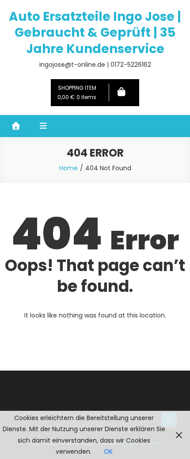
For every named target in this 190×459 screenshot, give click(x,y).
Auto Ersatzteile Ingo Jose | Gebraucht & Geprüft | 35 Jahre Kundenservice (95, 32)
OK (108, 451)
